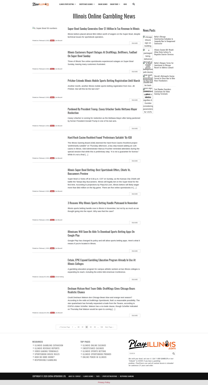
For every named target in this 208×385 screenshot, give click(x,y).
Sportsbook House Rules (47, 354)
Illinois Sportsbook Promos (97, 354)
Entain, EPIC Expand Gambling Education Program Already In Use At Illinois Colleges (102, 262)
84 (95, 327)
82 (87, 327)
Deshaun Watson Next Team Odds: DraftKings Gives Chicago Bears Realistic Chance (101, 290)
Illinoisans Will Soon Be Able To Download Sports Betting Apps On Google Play (101, 233)
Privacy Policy (104, 382)
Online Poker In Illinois (95, 357)
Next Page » (109, 327)
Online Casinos (102, 4)
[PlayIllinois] (43, 4)
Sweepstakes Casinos (86, 4)
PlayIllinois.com (142, 363)
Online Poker (114, 4)
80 (79, 327)
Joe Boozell (58, 40)
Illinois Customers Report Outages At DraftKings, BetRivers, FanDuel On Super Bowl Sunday (102, 54)
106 (102, 327)
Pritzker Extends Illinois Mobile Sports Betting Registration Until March (104, 80)
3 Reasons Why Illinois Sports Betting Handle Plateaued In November (103, 203)
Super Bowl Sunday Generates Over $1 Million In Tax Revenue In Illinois (104, 28)
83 (91, 327)
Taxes (98, 376)
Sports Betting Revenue (109, 376)
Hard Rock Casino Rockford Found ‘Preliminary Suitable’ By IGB (100, 137)
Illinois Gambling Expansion (49, 345)
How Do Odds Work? (45, 357)
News (125, 4)
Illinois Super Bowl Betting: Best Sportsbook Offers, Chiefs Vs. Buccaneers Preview (99, 172)
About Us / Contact (74, 376)
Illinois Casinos (88, 376)
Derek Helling (60, 277)
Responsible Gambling (46, 360)
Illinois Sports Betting (66, 4)
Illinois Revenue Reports (47, 348)
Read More (135, 43)
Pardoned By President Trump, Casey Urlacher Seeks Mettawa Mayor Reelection (102, 111)
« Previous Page (64, 327)
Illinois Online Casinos (94, 345)
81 (83, 327)
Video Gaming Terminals (46, 351)
